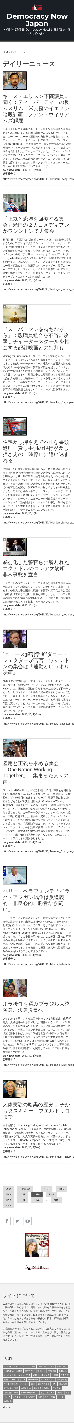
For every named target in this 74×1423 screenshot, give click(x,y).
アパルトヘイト (11, 1366)
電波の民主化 (43, 1384)
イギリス (21, 1379)
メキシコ (17, 1397)
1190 (8, 1200)
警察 (16, 1388)
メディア (24, 1384)
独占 (33, 1384)
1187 (22, 1194)
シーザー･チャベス (29, 1392)
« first (8, 1189)
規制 (35, 1375)
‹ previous (25, 1189)
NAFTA (7, 1397)
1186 (8, 1194)
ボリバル (44, 1392)
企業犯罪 (8, 1392)
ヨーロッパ (33, 1379)
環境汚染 (52, 1371)
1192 (37, 1200)
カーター (42, 1366)
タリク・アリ (24, 1375)
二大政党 (57, 1388)
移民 (46, 1397)
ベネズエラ (44, 1375)
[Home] (37, 7)
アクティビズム (47, 1379)
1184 (46, 1189)
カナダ (60, 1392)
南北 (40, 1397)
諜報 (68, 1392)
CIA (52, 1392)
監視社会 (8, 1388)
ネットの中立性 (11, 1384)
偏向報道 (37, 1388)
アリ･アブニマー (27, 1366)
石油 (6, 1379)
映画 (16, 1392)
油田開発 (41, 1371)
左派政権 (65, 1375)
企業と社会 (26, 1388)
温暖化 (47, 1388)
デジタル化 (62, 1379)
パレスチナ (62, 1366)
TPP (54, 1384)
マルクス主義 (10, 1375)
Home (5, 52)
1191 (22, 1200)
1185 (61, 1189)
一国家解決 (9, 1371)
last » (8, 1205)
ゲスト (51, 1366)
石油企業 (63, 1371)
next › (56, 1200)
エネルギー (30, 1371)
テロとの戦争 (29, 1397)
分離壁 (19, 1371)
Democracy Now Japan (37, 20)
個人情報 (63, 1384)
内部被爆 (8, 1401)
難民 (53, 1397)
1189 (51, 1194)
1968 (12, 1379)
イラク (61, 1397)
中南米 (55, 1375)
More (6, 1407)
